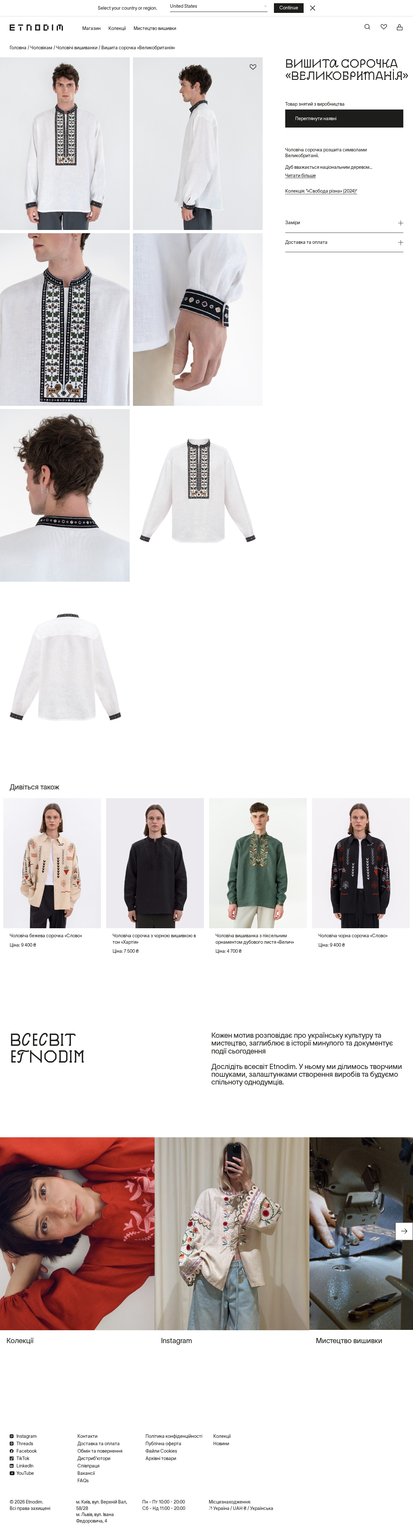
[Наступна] (91, 863)
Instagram (26, 1436)
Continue (288, 7)
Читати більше (300, 175)
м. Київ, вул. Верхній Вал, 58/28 (101, 1505)
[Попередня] (13, 863)
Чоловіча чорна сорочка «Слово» (353, 935)
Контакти (87, 1436)
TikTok (22, 1458)
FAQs (83, 1480)
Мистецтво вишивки (155, 28)
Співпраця (88, 1465)
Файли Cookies (161, 1451)
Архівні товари (161, 1458)
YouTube (25, 1473)
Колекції (117, 28)
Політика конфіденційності (174, 1436)
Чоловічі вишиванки (76, 47)
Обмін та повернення (99, 1451)
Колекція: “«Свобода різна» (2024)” (321, 191)
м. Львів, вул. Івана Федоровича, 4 (95, 1517)
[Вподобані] (384, 27)
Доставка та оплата (98, 1443)
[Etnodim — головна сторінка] (36, 27)
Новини (221, 1443)
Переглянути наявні (316, 118)
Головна (18, 47)
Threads (24, 1443)
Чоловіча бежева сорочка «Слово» (46, 935)
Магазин (91, 28)
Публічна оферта (163, 1443)
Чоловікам (41, 47)
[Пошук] (368, 27)
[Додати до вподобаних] (253, 67)
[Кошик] (400, 27)
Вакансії (86, 1473)
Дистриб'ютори (93, 1458)
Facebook (26, 1451)
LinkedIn (25, 1465)
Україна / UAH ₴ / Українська (243, 1508)
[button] (218, 8)
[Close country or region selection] (312, 8)
